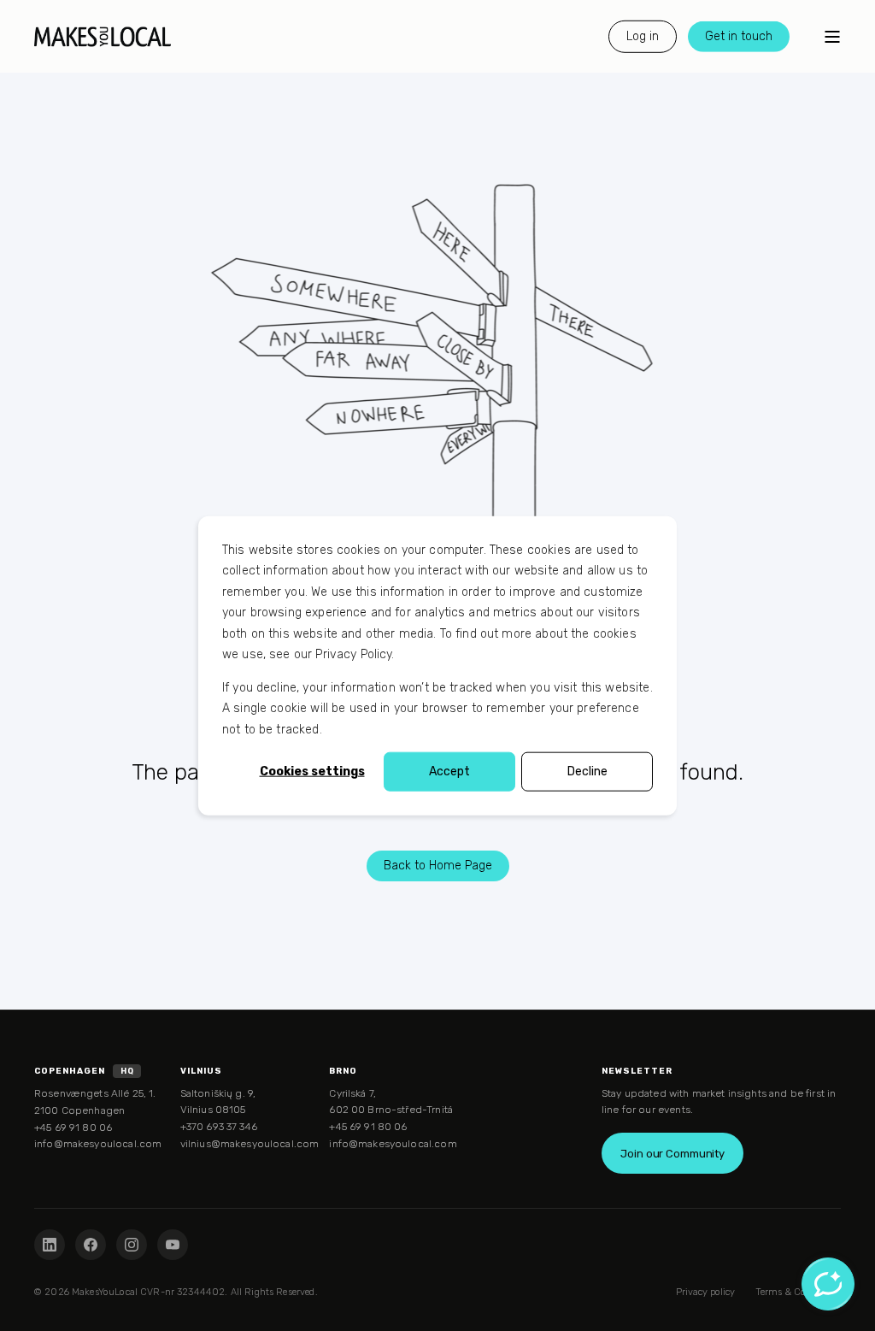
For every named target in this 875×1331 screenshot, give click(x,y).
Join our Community (672, 1153)
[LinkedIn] (49, 1244)
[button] (21, 1309)
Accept (449, 771)
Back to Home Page (438, 865)
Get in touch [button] (738, 35)
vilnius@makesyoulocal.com (250, 1144)
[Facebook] (90, 1244)
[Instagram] (131, 1244)
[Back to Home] (102, 36)
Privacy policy (705, 1292)
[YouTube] (172, 1244)
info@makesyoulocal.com (97, 1144)
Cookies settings (312, 771)
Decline (587, 771)
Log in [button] (642, 35)
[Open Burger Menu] (832, 36)
